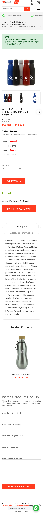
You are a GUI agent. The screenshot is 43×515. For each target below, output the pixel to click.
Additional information (21, 233)
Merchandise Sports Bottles (13, 24)
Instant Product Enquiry (19, 209)
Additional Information (12, 458)
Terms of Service (22, 506)
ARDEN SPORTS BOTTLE (21, 375)
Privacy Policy (7, 506)
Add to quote (14, 181)
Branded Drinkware (18, 22)
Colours (5, 141)
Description (21, 226)
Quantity (5, 150)
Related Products (22, 327)
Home (4, 22)
